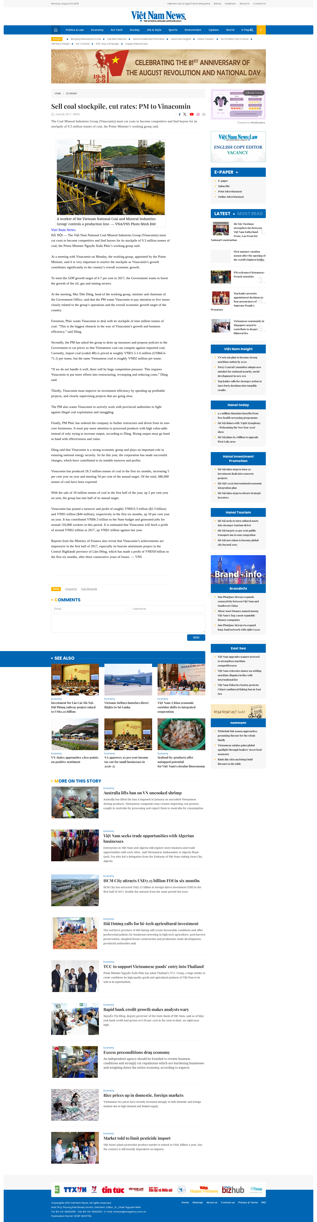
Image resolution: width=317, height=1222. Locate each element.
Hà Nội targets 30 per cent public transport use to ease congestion (237, 533)
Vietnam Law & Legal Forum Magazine (188, 3)
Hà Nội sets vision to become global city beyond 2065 (238, 542)
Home (58, 93)
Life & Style (154, 30)
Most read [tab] (250, 214)
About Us (244, 3)
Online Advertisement (231, 196)
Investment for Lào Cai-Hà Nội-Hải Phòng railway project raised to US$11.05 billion (73, 707)
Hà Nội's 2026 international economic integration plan (240, 485)
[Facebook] (180, 114)
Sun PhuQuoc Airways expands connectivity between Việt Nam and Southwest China (238, 601)
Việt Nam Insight (60, 43)
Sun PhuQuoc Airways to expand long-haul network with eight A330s (239, 627)
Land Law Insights (181, 39)
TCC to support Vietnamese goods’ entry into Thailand (153, 966)
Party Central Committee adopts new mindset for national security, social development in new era (239, 371)
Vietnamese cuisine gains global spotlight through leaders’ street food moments (240, 750)
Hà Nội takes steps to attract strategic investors (239, 495)
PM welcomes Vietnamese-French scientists (249, 274)
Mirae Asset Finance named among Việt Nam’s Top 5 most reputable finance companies (238, 615)
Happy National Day (136, 43)
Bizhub (217, 3)
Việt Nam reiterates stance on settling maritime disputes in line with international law (239, 675)
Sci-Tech (117, 30)
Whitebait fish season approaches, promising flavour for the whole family (238, 735)
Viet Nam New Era (117, 39)
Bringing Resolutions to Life (86, 39)
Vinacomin (71, 588)
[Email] (203, 114)
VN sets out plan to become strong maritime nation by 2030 (237, 360)
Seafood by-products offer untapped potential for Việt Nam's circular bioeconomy (181, 761)
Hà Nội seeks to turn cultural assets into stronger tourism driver (238, 523)
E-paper (223, 172)
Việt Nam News (158, 16)
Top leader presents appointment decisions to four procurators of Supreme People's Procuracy (237, 301)
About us (211, 1202)
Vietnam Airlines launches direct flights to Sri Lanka (126, 705)
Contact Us (259, 3)
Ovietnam (230, 3)
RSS (263, 1202)
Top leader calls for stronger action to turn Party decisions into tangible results (240, 385)
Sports (173, 30)
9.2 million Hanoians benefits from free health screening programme (238, 415)
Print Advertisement (230, 191)
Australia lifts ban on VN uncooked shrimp (142, 792)
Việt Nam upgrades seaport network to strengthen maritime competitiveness (239, 661)
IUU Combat (83, 43)
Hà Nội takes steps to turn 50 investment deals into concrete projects (236, 473)
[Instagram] (198, 114)
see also (64, 658)
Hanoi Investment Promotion (149, 39)
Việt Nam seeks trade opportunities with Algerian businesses (148, 838)
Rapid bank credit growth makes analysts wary (146, 1009)
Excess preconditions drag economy (136, 1052)
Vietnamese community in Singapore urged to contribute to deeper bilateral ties (249, 327)
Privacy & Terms (248, 1202)
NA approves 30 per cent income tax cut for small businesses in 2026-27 (126, 761)
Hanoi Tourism (206, 39)
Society (135, 30)
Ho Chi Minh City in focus (235, 39)
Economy (97, 30)
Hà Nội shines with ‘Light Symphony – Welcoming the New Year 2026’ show (239, 427)
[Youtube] (191, 114)
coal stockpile (89, 588)
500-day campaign (107, 43)
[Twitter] (185, 114)
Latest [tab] (222, 214)
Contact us (228, 1202)
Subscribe (224, 186)
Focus (57, 39)
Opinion (214, 30)
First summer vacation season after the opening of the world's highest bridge (249, 255)
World (230, 30)
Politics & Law (75, 30)
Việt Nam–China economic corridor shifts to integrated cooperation (177, 707)
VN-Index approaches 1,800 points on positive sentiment (74, 759)
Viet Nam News (63, 230)
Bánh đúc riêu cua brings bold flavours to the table (235, 762)
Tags (56, 589)
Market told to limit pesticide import (137, 1138)
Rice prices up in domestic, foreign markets (143, 1095)
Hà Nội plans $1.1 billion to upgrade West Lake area (238, 439)
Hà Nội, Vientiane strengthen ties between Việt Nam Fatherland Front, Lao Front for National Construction (236, 232)
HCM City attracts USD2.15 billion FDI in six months (151, 880)
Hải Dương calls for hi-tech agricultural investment (150, 923)
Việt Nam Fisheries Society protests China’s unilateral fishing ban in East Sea (239, 689)
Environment (193, 30)
